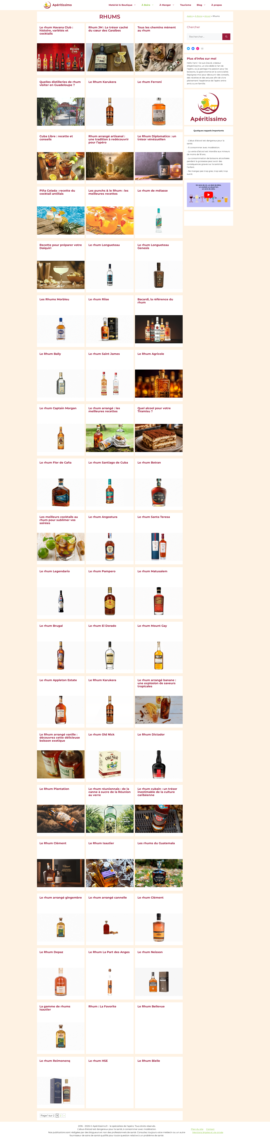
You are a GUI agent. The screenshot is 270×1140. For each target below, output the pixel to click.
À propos (216, 5)
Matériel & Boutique (120, 5)
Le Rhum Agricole (151, 354)
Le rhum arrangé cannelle (107, 897)
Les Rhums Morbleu (54, 299)
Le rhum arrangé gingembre (61, 897)
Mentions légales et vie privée (207, 1132)
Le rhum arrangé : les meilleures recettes (104, 410)
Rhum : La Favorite (102, 1006)
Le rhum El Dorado (102, 625)
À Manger (165, 5)
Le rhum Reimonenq (55, 1060)
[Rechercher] (226, 36)
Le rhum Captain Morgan (58, 408)
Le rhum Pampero (101, 571)
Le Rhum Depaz (51, 952)
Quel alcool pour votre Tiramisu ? (154, 410)
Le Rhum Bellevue (151, 1006)
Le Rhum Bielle (149, 1060)
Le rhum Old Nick (101, 734)
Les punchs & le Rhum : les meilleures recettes (108, 192)
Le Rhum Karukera (102, 82)
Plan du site (197, 1129)
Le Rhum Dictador (151, 734)
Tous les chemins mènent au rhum (157, 29)
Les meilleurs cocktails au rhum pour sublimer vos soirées (59, 520)
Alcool (207, 16)
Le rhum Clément (151, 897)
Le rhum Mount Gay (152, 625)
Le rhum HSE (98, 1060)
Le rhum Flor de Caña (55, 462)
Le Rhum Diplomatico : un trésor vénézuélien (157, 138)
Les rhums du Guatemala (156, 843)
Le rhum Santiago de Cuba (108, 462)
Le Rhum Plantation (54, 789)
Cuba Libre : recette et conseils (56, 138)
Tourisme (185, 5)
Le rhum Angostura (102, 517)
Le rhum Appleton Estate (58, 680)
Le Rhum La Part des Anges (109, 952)
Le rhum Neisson (150, 952)
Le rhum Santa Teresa (154, 517)
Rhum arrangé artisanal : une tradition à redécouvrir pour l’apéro (108, 139)
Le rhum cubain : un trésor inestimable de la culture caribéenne (157, 792)
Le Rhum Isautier (101, 843)
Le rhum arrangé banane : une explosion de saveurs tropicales (157, 683)
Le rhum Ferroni (150, 82)
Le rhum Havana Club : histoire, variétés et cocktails (56, 30)
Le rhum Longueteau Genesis (153, 246)
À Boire (146, 5)
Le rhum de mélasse (153, 190)
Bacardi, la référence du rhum (155, 301)
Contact (210, 1129)
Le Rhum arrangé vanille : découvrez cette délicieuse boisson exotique (60, 737)
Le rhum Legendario (55, 571)
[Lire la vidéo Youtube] (208, 195)
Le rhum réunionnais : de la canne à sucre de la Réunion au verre (109, 792)
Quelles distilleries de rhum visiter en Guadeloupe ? (60, 83)
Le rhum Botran (149, 462)
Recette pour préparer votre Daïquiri (61, 246)
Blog (199, 5)
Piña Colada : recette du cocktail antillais (57, 192)
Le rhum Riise (98, 299)
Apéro (190, 16)
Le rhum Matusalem (152, 571)
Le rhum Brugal (51, 625)
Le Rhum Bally (50, 354)
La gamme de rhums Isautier (55, 1008)
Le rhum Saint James (104, 354)
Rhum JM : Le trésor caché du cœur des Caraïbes (108, 29)
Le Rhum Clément (53, 843)
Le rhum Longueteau (104, 245)
